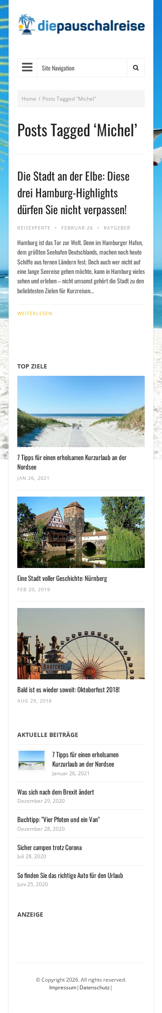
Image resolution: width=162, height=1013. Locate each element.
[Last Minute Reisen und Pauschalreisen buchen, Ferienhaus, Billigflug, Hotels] (81, 27)
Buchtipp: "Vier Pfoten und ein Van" (58, 819)
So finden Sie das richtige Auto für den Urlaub (70, 875)
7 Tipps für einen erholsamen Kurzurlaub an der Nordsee (85, 759)
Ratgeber (117, 227)
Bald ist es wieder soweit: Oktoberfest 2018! (68, 689)
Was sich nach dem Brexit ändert (55, 791)
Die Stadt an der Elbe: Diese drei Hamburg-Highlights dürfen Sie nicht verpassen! (73, 192)
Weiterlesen (34, 313)
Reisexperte (34, 227)
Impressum (62, 987)
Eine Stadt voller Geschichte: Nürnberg (62, 578)
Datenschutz (94, 987)
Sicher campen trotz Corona (49, 847)
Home (29, 98)
